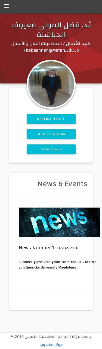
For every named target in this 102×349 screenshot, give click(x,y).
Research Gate (51, 118)
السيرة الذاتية (51, 149)
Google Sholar (51, 134)
